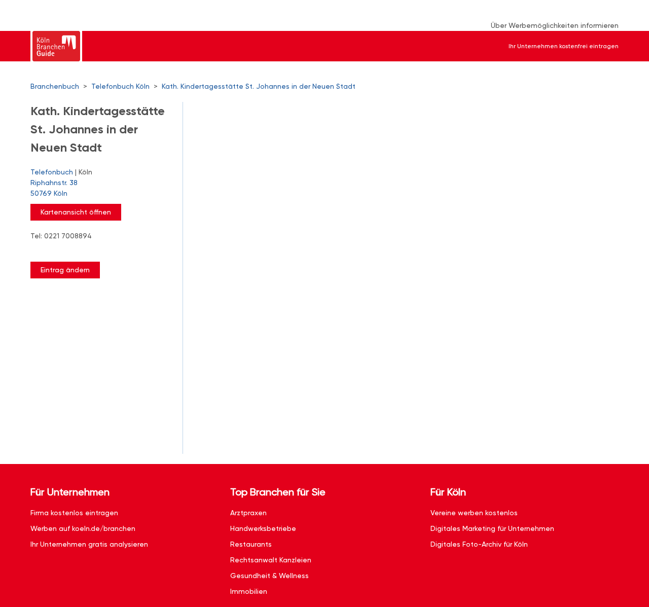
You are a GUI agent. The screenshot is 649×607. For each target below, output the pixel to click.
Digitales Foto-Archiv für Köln (479, 544)
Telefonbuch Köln (120, 86)
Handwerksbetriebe (263, 528)
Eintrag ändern (65, 270)
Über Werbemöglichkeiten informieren (555, 25)
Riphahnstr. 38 (54, 187)
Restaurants (251, 544)
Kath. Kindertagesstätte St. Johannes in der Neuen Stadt (258, 86)
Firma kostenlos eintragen (74, 513)
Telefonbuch (51, 172)
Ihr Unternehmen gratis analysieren (89, 544)
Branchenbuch (54, 86)
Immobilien (248, 591)
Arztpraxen (248, 513)
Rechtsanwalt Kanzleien (270, 560)
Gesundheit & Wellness (269, 576)
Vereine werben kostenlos (474, 513)
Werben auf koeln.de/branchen (82, 528)
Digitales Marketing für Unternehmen (492, 528)
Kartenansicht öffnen (76, 212)
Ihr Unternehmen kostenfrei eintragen (564, 46)
